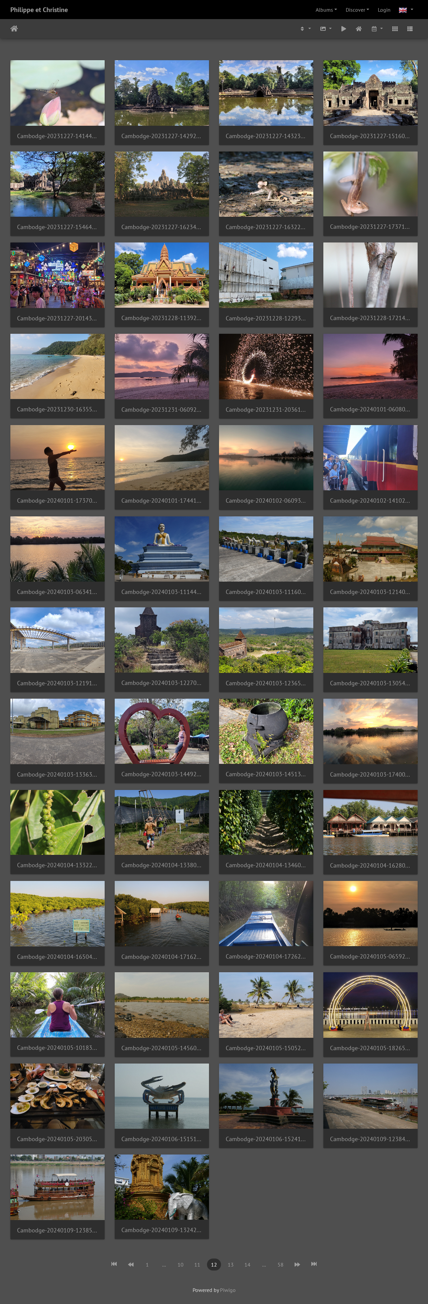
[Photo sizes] (325, 28)
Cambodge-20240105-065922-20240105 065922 (370, 956)
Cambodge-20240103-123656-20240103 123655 (266, 683)
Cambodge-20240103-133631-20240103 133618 (57, 774)
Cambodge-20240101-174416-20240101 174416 (161, 500)
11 (197, 1264)
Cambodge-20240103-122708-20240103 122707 (161, 682)
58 (281, 1264)
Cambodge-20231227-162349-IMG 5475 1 (161, 226)
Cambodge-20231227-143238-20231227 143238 (266, 135)
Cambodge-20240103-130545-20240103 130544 (370, 683)
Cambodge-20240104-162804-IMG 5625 (370, 865)
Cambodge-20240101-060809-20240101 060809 (370, 409)
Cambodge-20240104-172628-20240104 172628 (266, 956)
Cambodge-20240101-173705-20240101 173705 (57, 500)
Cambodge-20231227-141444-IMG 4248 (57, 135)
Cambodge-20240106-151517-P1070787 (161, 1138)
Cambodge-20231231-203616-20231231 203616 (266, 409)
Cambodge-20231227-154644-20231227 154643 (57, 226)
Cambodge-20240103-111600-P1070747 (266, 591)
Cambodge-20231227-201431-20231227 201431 (57, 318)
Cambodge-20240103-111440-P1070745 (161, 591)
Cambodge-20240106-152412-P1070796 (266, 1138)
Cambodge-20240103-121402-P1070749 (370, 591)
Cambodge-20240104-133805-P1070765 (161, 865)
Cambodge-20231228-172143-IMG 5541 (370, 317)
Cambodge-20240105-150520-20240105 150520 (266, 1047)
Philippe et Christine (39, 9)
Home (14, 29)
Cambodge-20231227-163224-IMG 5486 (266, 226)
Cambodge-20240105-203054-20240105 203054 (57, 1138)
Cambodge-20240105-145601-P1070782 (161, 1047)
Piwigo (228, 1290)
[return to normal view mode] (359, 28)
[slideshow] (343, 28)
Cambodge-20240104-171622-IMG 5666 (161, 956)
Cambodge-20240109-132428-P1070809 (161, 1229)
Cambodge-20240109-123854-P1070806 (57, 1230)
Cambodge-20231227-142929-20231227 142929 (161, 135)
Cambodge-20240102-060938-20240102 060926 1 (266, 500)
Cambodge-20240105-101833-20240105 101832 (57, 1047)
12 (214, 1264)
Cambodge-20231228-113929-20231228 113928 (161, 317)
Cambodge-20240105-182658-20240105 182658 (370, 1047)
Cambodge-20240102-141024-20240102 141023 (370, 500)
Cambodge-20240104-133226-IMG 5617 (57, 865)
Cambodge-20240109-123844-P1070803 (370, 1138)
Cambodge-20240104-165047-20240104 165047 (57, 956)
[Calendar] (376, 28)
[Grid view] (395, 28)
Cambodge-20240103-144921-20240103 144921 (161, 774)
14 (247, 1264)
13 (231, 1264)
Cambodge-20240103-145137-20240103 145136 (266, 774)
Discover (355, 9)
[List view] (410, 28)
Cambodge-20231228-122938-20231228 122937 (266, 318)
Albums (324, 9)
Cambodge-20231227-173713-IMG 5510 (370, 226)
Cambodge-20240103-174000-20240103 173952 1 (370, 774)
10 (181, 1264)
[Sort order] (305, 28)
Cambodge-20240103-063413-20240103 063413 (57, 591)
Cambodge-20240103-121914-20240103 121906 (57, 683)
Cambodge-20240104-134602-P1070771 (266, 865)
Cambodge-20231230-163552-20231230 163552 (57, 409)
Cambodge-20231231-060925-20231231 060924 (161, 409)
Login (384, 9)
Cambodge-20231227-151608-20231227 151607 (370, 135)
